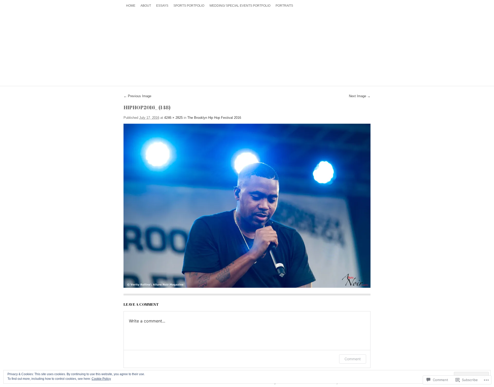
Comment (353, 359)
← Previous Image (137, 96)
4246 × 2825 (173, 118)
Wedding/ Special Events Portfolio (239, 5)
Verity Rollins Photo (246, 46)
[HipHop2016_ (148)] (246, 206)
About (145, 5)
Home (130, 5)
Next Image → (359, 96)
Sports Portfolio (188, 5)
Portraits (284, 5)
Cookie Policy (101, 379)
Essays (162, 5)
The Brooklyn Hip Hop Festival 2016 (214, 118)
